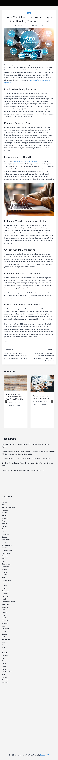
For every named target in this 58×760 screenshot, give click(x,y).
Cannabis (5, 526)
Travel (4, 666)
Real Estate (6, 639)
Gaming (4, 585)
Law (3, 610)
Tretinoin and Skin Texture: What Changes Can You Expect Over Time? (26, 458)
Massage (5, 623)
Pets (3, 637)
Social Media (6, 653)
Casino (4, 529)
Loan (3, 615)
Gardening (5, 588)
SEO (3, 642)
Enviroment (5, 566)
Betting (4, 515)
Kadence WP (44, 755)
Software (5, 655)
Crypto (4, 542)
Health (4, 599)
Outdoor (4, 634)
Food (3, 577)
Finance (4, 572)
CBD (3, 531)
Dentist (4, 548)
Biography (5, 518)
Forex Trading (6, 580)
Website (4, 677)
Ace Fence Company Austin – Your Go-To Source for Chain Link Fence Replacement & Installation (15, 354)
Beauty (4, 513)
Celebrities (5, 534)
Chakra (4, 537)
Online (4, 631)
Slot (3, 650)
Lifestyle (4, 612)
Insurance (5, 607)
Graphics (5, 593)
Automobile (5, 510)
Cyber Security (7, 545)
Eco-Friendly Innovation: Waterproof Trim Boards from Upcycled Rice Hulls (14, 397)
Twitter (4, 669)
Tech (29, 13)
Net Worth (5, 628)
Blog (3, 521)
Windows (5, 680)
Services (5, 645)
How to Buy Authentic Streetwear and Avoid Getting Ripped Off (23, 470)
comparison (6, 540)
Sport (3, 658)
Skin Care (5, 647)
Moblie (4, 626)
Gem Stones (6, 591)
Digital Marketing (7, 550)
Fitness (4, 575)
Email (4, 558)
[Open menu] (54, 3)
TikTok (4, 664)
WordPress (5, 682)
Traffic (7, 341)
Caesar (19, 25)
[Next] (52, 401)
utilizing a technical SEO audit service (26, 161)
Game (4, 583)
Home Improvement (8, 602)
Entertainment (6, 564)
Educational (6, 553)
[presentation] (15, 383)
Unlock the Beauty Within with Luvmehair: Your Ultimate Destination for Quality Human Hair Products (44, 355)
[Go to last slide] (6, 401)
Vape (3, 674)
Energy (4, 561)
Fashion (4, 569)
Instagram (5, 604)
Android (4, 502)
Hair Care (5, 596)
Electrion (5, 556)
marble (4, 618)
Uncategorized (6, 672)
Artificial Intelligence (8, 507)
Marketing (5, 620)
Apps (3, 504)
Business (5, 523)
